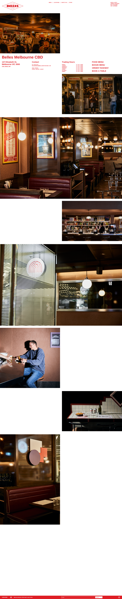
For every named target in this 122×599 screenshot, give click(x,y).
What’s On (64, 2)
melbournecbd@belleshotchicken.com (41, 65)
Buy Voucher (114, 4)
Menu (50, 2)
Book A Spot (114, 2)
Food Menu (98, 62)
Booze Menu (98, 65)
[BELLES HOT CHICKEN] (12, 9)
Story (70, 2)
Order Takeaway (115, 3)
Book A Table (99, 71)
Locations (56, 2)
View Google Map (6, 66)
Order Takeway (100, 68)
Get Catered (114, 5)
